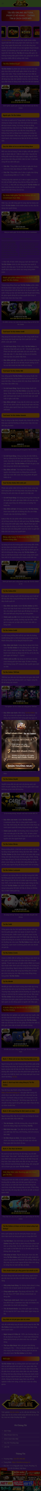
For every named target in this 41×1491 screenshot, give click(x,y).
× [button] (36, 722)
